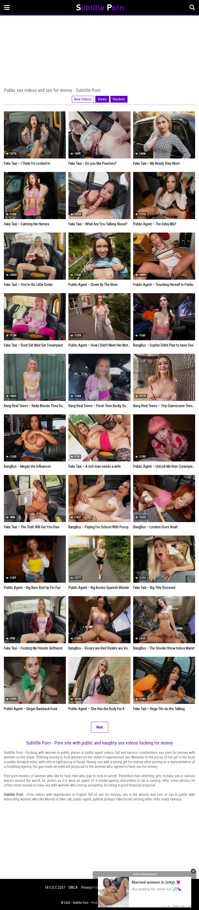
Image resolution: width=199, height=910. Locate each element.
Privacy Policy (91, 887)
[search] (192, 7)
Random (119, 99)
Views (102, 99)
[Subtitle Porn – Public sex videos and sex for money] (100, 8)
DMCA (73, 887)
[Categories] (7, 7)
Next (99, 727)
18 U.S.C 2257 (55, 887)
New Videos (83, 99)
